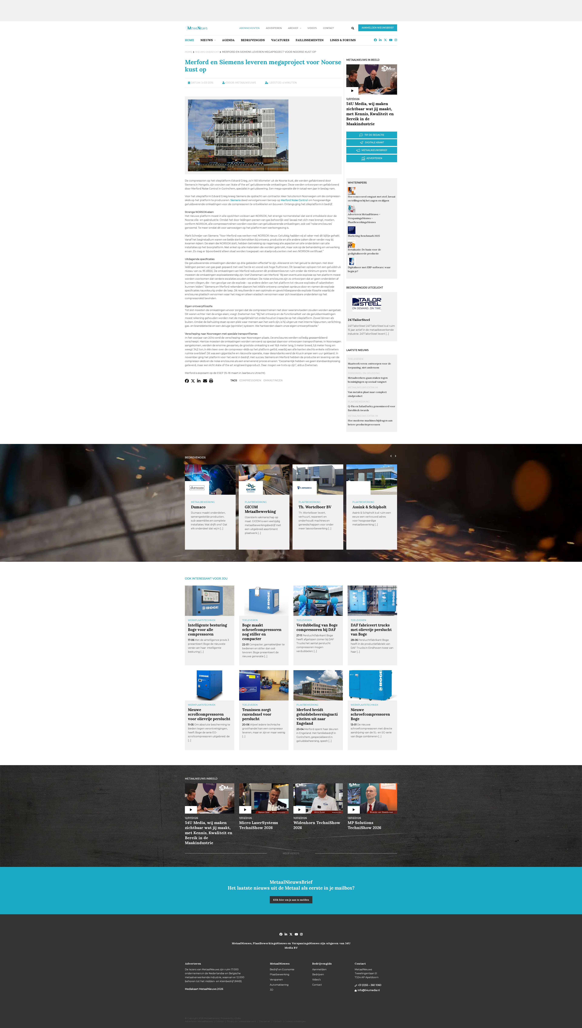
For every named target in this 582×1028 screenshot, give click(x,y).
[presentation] (390, 456)
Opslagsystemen (363, 502)
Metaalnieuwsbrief (374, 150)
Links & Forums (343, 40)
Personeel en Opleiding (364, 373)
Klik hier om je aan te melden (291, 899)
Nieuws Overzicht (207, 52)
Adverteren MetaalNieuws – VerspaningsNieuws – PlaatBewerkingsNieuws (364, 218)
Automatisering (279, 984)
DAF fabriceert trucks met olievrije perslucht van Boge (371, 630)
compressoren (250, 380)
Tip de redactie (374, 135)
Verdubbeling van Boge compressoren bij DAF (317, 627)
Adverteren (274, 28)
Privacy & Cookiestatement (241, 1021)
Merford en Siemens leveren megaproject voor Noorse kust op (263, 65)
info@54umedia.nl (369, 990)
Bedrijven (318, 974)
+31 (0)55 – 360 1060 (369, 985)
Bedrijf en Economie (282, 969)
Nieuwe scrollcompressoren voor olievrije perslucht (209, 714)
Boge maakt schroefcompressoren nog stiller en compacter (261, 632)
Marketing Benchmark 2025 (364, 235)
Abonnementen (249, 28)
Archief (293, 28)
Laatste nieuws (357, 350)
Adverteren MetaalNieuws (199, 1021)
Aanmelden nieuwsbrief (378, 27)
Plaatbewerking (359, 401)
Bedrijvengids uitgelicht (364, 287)
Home (189, 40)
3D (271, 989)
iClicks (237, 1018)
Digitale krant (374, 142)
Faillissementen (310, 40)
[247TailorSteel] (367, 316)
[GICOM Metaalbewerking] (197, 487)
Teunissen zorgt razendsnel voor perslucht (256, 714)
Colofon (220, 1021)
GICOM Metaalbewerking (206, 509)
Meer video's (291, 853)
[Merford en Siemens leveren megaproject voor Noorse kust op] (238, 169)
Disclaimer (264, 1021)
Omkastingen (273, 380)
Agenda (228, 40)
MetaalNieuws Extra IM (363, 387)
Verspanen (276, 979)
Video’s (312, 28)
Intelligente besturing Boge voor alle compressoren (207, 630)
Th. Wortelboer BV (261, 507)
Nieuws (207, 40)
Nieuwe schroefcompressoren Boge (370, 714)
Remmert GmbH (366, 507)
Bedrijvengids (253, 40)
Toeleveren (355, 359)
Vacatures (280, 40)
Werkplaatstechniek (201, 620)
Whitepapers (357, 182)
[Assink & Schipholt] (304, 488)
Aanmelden (319, 969)
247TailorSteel (359, 320)
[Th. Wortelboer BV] (250, 487)
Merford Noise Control (294, 200)
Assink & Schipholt (316, 507)
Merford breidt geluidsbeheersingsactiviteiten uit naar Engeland (317, 716)
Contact (328, 28)
